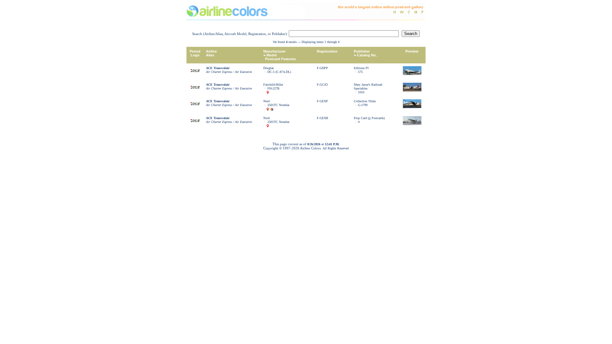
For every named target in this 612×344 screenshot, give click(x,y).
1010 (361, 92)
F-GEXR (322, 118)
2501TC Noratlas (278, 105)
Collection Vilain (365, 101)
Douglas (268, 68)
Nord (266, 101)
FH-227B (273, 88)
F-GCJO (322, 84)
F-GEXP (322, 101)
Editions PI (361, 68)
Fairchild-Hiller (273, 84)
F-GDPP (322, 68)
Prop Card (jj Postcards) (369, 118)
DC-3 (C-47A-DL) (279, 72)
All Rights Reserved (336, 148)
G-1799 (363, 105)
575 (360, 72)
